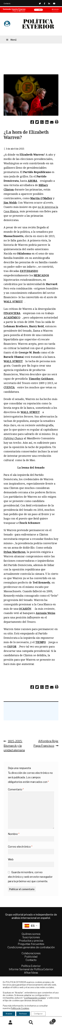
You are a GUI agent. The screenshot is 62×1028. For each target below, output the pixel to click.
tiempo (40, 642)
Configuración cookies (35, 998)
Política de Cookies (20, 1008)
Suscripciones (31, 937)
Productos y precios (31, 940)
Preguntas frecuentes (31, 943)
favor (11, 646)
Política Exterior (31, 965)
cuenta (9, 387)
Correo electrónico (20, 846)
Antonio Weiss (45, 613)
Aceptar (9, 1014)
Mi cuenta (10, 1022)
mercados (41, 275)
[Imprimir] (56, 122)
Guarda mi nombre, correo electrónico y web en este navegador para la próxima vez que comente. (30, 877)
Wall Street (13, 301)
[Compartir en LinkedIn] (47, 122)
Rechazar (23, 1014)
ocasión (25, 608)
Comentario (16, 789)
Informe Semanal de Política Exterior (31, 969)
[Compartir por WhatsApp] (42, 122)
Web (11, 859)
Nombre (13, 833)
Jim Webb (10, 202)
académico (12, 317)
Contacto (7, 3)
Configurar (38, 1014)
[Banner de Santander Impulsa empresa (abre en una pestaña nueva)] (31, 10)
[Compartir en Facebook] (32, 122)
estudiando (29, 271)
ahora (32, 180)
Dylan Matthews (14, 552)
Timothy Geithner (41, 378)
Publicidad (31, 956)
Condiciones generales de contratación (31, 947)
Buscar (31, 1022)
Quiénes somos (31, 933)
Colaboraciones (31, 953)
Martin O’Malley (41, 198)
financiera (12, 313)
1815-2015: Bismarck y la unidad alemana (14, 745)
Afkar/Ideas (31, 972)
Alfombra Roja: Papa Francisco (45, 743)
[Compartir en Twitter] (37, 122)
